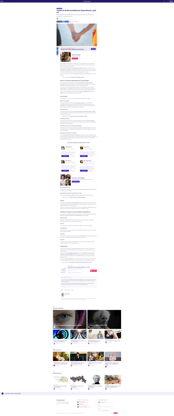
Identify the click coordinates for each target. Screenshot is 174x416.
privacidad (80, 413)
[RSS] (109, 410)
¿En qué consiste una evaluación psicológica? (78, 197)
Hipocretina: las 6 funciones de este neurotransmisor (77, 387)
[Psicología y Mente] (86, 1)
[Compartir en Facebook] (57, 48)
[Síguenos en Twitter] (100, 410)
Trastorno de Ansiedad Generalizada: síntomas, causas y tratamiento (60, 341)
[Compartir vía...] (57, 55)
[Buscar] (164, 1)
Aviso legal (77, 413)
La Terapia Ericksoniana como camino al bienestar (95, 363)
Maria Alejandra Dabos (87, 160)
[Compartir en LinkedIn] (57, 52)
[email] (68, 21)
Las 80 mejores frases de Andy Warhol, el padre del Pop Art (95, 387)
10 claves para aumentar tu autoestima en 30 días (78, 116)
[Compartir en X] (57, 50)
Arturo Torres (60, 18)
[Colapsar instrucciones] (95, 277)
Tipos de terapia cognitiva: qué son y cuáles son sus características (94, 341)
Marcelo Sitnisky (68, 160)
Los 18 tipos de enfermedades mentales (77, 77)
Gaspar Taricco (86, 146)
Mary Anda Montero (68, 146)
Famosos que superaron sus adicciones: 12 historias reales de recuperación (78, 363)
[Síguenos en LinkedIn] (102, 410)
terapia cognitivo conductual (72, 253)
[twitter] (63, 21)
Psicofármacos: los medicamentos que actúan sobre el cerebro (81, 262)
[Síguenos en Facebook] (98, 410)
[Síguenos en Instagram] (104, 410)
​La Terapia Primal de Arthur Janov (97, 325)
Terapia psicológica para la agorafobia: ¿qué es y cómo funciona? (78, 341)
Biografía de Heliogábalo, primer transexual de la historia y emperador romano (112, 387)
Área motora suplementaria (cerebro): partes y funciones (60, 387)
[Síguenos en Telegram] (107, 410)
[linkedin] (65, 21)
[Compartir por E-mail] (57, 54)
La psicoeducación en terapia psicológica (112, 340)
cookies (84, 413)
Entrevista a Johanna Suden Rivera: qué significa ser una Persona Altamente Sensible (112, 364)
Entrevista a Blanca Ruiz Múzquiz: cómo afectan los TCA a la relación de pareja (60, 363)
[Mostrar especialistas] (2, 393)
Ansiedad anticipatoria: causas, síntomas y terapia (68, 325)
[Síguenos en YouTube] (106, 410)
